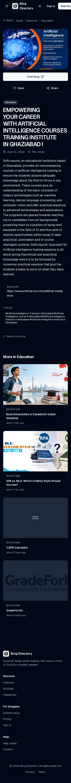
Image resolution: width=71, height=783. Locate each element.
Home (19, 20)
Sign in (51, 6)
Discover (32, 20)
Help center (10, 743)
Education (47, 20)
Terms (41, 772)
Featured (8, 682)
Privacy (30, 772)
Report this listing (15, 336)
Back (10, 20)
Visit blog (33, 76)
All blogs (8, 688)
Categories (9, 694)
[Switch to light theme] (40, 6)
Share (54, 88)
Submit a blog (11, 713)
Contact (8, 749)
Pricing (7, 719)
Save (21, 88)
